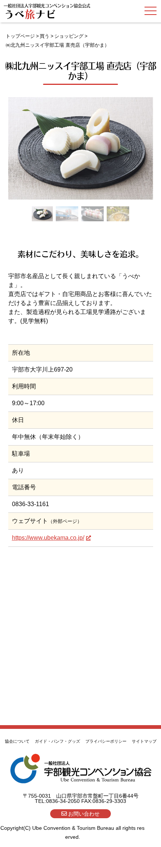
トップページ (20, 36)
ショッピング (68, 36)
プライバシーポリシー (106, 741)
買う (44, 36)
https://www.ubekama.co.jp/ (48, 538)
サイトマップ (144, 741)
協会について (17, 741)
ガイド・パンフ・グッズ (57, 741)
